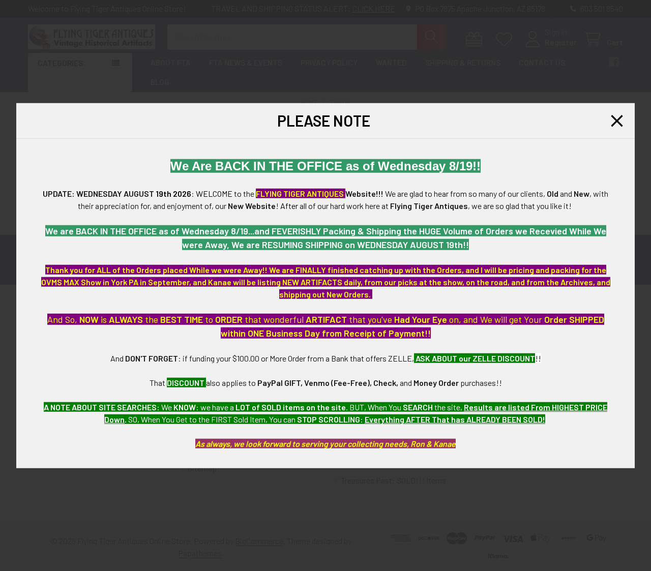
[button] (617, 120)
